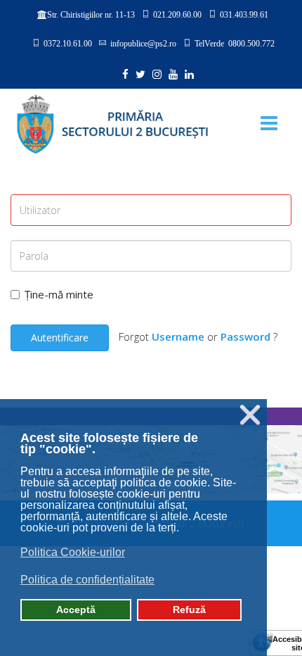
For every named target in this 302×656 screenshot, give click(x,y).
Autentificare (59, 337)
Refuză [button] (189, 609)
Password (245, 336)
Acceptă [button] (76, 609)
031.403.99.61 (244, 14)
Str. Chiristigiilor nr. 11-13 (91, 15)
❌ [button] (250, 415)
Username (178, 336)
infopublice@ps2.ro (143, 43)
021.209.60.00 (177, 14)
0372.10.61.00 (68, 43)
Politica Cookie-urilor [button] (72, 552)
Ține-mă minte (59, 294)
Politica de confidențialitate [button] (87, 580)
